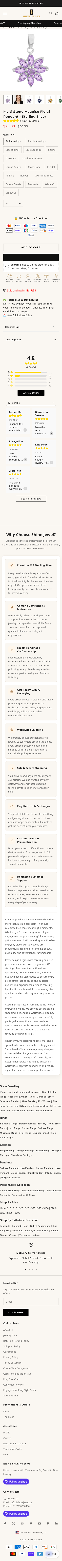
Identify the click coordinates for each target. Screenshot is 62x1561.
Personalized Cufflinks (23, 1195)
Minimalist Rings (8, 1133)
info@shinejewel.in (21, 1502)
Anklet (24, 1096)
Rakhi (32, 1096)
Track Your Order (12, 1449)
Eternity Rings (45, 1123)
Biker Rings (25, 1133)
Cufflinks (41, 1096)
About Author (10, 1395)
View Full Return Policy (19, 315)
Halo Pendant (27, 1168)
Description (12, 326)
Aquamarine (44, 1226)
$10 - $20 (18, 1208)
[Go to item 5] (50, 99)
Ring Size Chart (11, 1379)
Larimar (36, 1235)
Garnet (3, 1235)
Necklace (35, 1092)
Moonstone (17, 1230)
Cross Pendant (18, 1173)
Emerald (16, 1226)
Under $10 (5, 1208)
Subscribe (16, 1312)
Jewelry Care (10, 1335)
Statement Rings (27, 1123)
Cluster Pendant (44, 1168)
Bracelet (46, 1092)
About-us (8, 1329)
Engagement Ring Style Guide (20, 1390)
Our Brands (9, 1351)
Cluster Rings (29, 1128)
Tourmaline (42, 1230)
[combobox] (31, 403)
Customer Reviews (13, 1384)
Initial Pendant (35, 1173)
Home (5, 28)
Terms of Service (12, 1362)
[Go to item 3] (29, 99)
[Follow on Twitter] (13, 1523)
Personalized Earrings (33, 1190)
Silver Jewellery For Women (36, 1101)
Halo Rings (14, 1128)
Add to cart (31, 247)
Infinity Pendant (53, 1173)
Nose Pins (13, 1096)
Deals (6, 1411)
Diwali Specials (44, 1110)
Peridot (54, 1230)
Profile (6, 1432)
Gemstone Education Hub (17, 1373)
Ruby (33, 1226)
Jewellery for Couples (23, 1110)
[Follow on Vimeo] (48, 1523)
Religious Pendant (10, 1177)
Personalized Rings (10, 1190)
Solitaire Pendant (9, 1168)
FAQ (5, 1454)
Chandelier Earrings (21, 1155)
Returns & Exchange (14, 1443)
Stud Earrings (43, 1150)
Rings (3, 1092)
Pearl (25, 1226)
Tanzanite (5, 1226)
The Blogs (8, 1416)
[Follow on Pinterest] (30, 1523)
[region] (31, 1253)
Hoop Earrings (7, 1150)
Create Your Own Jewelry (17, 1368)
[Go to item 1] (8, 99)
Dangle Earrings (25, 1150)
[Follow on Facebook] (5, 1523)
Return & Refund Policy (16, 1340)
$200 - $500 (13, 1213)
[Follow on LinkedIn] (56, 1523)
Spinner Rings (40, 1133)
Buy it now (31, 257)
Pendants (24, 1092)
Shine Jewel (14, 919)
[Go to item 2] (18, 99)
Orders (7, 1438)
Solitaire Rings (45, 1128)
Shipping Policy (11, 1346)
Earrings (12, 1092)
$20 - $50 (12, 28)
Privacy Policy (10, 1357)
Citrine (12, 1235)
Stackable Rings (8, 1123)
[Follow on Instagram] (22, 1523)
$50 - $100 (43, 1208)
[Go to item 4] (39, 99)
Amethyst (30, 1230)
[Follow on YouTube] (39, 1523)
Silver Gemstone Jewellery (34, 1106)
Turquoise (24, 1235)
